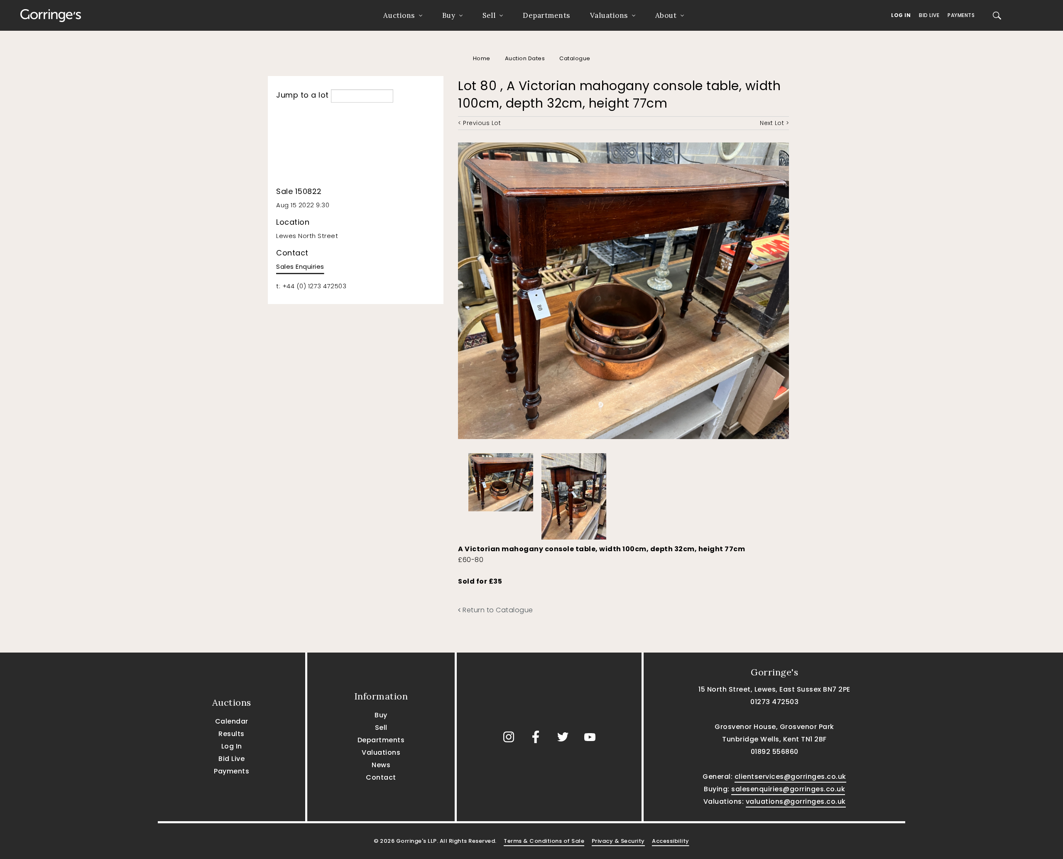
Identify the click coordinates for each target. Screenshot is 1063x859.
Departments (546, 15)
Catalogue (574, 58)
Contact (381, 777)
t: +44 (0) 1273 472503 (311, 286)
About (666, 15)
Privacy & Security (618, 841)
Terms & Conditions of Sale (544, 841)
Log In (901, 15)
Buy (449, 15)
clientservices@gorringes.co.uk (790, 776)
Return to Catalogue (497, 610)
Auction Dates (525, 58)
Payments (961, 15)
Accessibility (670, 841)
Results (231, 734)
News (381, 765)
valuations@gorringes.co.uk (796, 801)
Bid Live (929, 15)
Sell (489, 15)
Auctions (399, 15)
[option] (500, 480)
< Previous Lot (479, 123)
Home (481, 58)
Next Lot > (774, 123)
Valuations (609, 15)
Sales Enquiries (300, 266)
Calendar (231, 721)
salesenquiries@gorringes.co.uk (788, 789)
